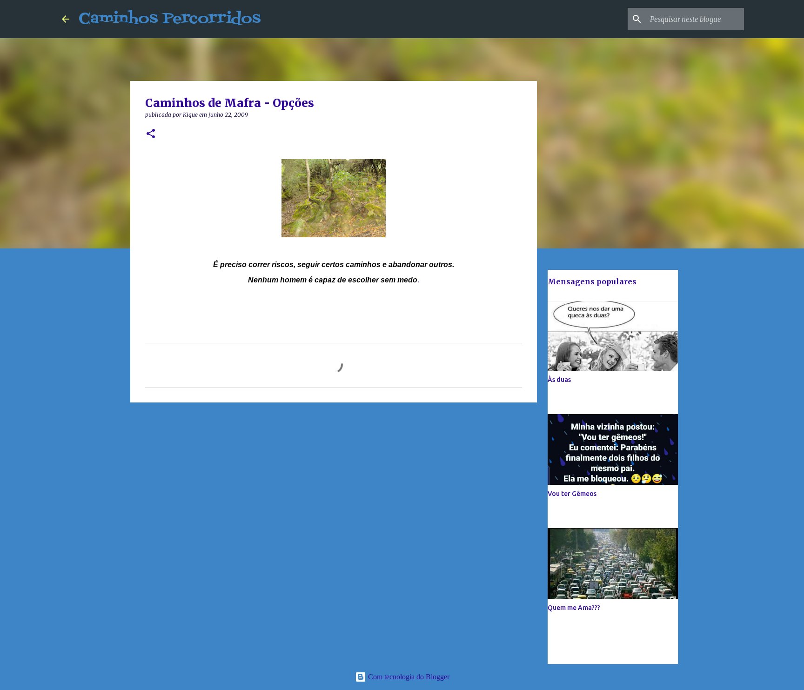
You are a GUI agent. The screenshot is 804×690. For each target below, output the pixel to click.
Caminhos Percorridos (170, 18)
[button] (150, 134)
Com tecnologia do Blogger (407, 677)
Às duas (559, 379)
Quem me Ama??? (574, 607)
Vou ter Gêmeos (572, 493)
